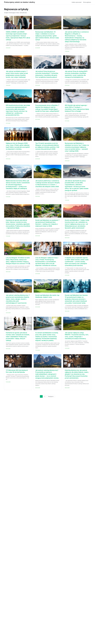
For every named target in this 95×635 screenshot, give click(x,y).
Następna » (51, 396)
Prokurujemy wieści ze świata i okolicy (19, 2)
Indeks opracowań (77, 2)
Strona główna (87, 2)
